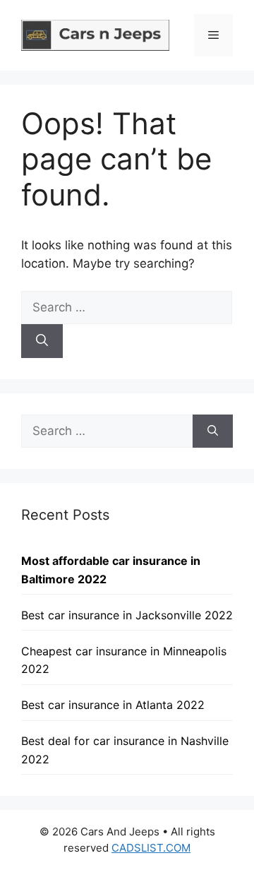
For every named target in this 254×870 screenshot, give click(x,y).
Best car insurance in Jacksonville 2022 (127, 615)
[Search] (42, 341)
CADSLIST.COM (150, 847)
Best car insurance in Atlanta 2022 (113, 705)
